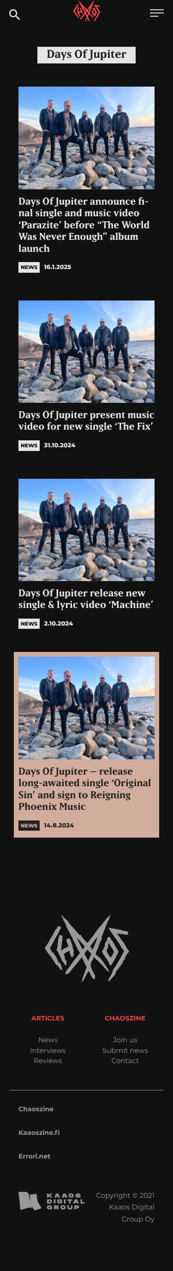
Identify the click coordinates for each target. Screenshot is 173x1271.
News (48, 1040)
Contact (125, 1060)
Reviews (48, 1060)
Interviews (48, 1050)
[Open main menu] (157, 14)
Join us (125, 1040)
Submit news (125, 1050)
